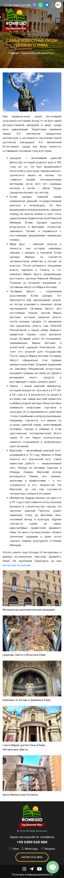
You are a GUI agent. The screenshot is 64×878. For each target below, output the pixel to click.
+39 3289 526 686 (32, 842)
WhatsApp (31, 849)
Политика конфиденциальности (32, 874)
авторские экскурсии (16, 565)
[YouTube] (39, 869)
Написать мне (32, 857)
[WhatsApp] (40, 5)
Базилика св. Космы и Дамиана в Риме (26, 700)
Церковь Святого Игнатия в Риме (24, 655)
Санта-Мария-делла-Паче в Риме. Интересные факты (24, 747)
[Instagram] (24, 869)
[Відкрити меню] (57, 21)
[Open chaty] (52, 867)
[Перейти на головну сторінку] (16, 20)
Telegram (49, 849)
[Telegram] (46, 5)
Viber (15, 849)
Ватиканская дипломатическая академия (29, 609)
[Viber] (34, 5)
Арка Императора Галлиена (20, 794)
